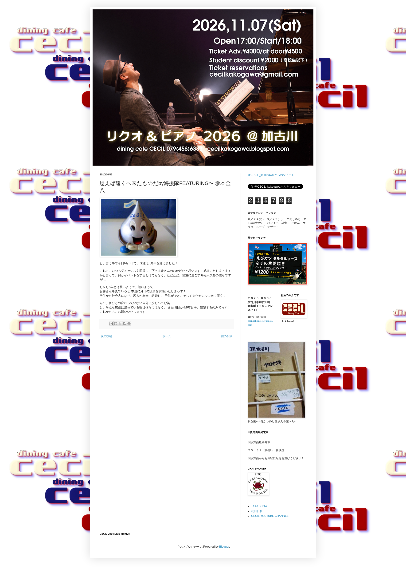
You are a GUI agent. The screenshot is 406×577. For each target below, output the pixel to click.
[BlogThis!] (115, 323)
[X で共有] (120, 323)
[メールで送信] (111, 323)
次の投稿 (106, 336)
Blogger (224, 546)
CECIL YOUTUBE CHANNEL (270, 516)
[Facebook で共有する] (124, 323)
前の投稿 (226, 336)
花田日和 (256, 511)
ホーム (166, 336)
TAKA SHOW (259, 506)
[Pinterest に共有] (129, 323)
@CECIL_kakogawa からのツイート (271, 175)
